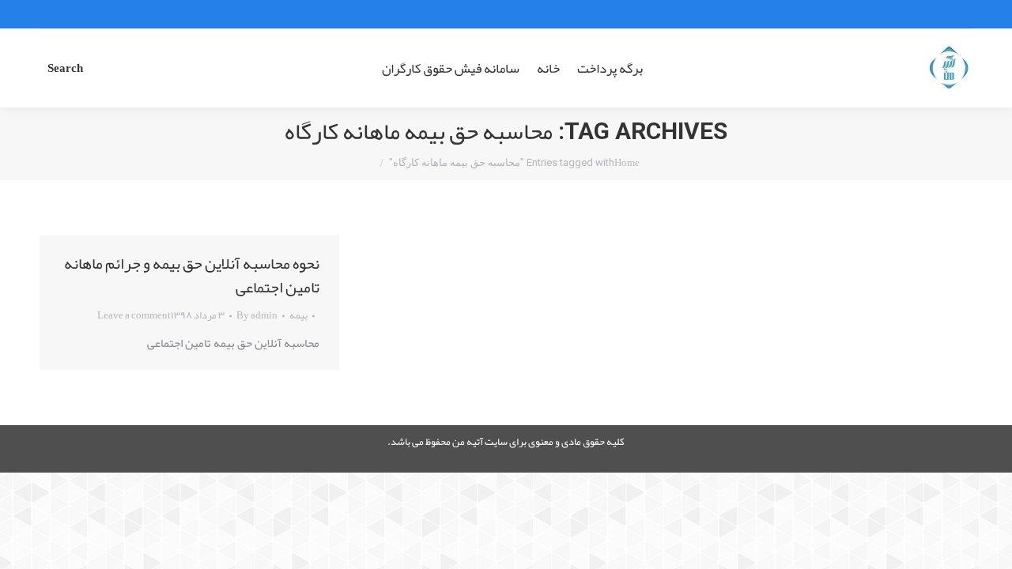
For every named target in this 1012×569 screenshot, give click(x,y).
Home (627, 163)
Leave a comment (134, 316)
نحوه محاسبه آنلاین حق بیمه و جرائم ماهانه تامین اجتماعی (191, 275)
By (257, 316)
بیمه (298, 315)
